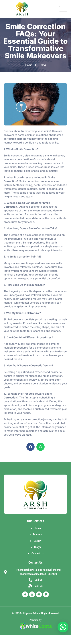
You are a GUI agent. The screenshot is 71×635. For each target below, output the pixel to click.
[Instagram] (32, 594)
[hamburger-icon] (63, 8)
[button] (30, 447)
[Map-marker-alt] (46, 594)
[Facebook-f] (25, 594)
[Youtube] (39, 594)
